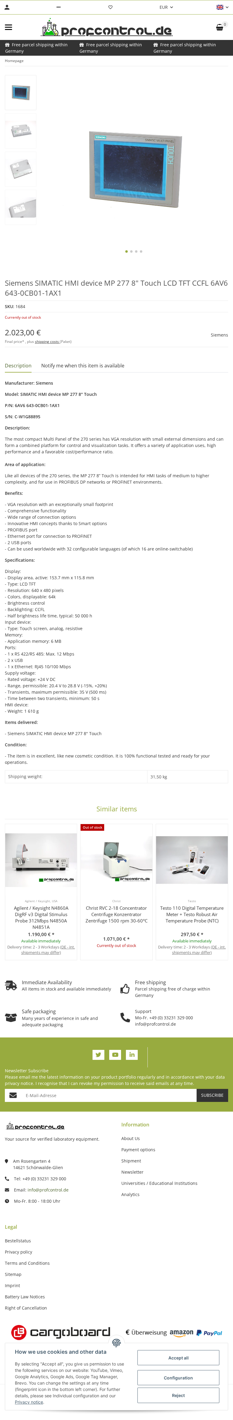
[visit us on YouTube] (115, 1055)
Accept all (178, 1357)
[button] (58, 7)
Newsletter (132, 1172)
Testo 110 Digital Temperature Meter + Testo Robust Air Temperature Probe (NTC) (192, 914)
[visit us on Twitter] (98, 1055)
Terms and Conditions (27, 1263)
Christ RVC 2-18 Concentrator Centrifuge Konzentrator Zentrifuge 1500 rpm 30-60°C (116, 914)
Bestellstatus (18, 1241)
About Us (130, 1138)
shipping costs (47, 341)
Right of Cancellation (26, 1308)
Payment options (138, 1149)
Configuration (178, 1377)
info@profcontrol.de (48, 1190)
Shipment (131, 1161)
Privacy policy (18, 1252)
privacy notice (19, 1083)
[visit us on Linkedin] (132, 1055)
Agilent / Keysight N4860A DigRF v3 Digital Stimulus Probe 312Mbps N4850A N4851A (41, 917)
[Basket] (219, 27)
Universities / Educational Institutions (159, 1183)
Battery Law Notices (25, 1297)
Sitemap (13, 1274)
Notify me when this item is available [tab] (82, 365)
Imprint (12, 1285)
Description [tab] (18, 365)
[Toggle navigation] (8, 27)
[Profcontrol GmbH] (106, 27)
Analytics (130, 1194)
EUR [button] (164, 7)
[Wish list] (110, 7)
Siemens (219, 335)
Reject (178, 1395)
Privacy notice (29, 1402)
